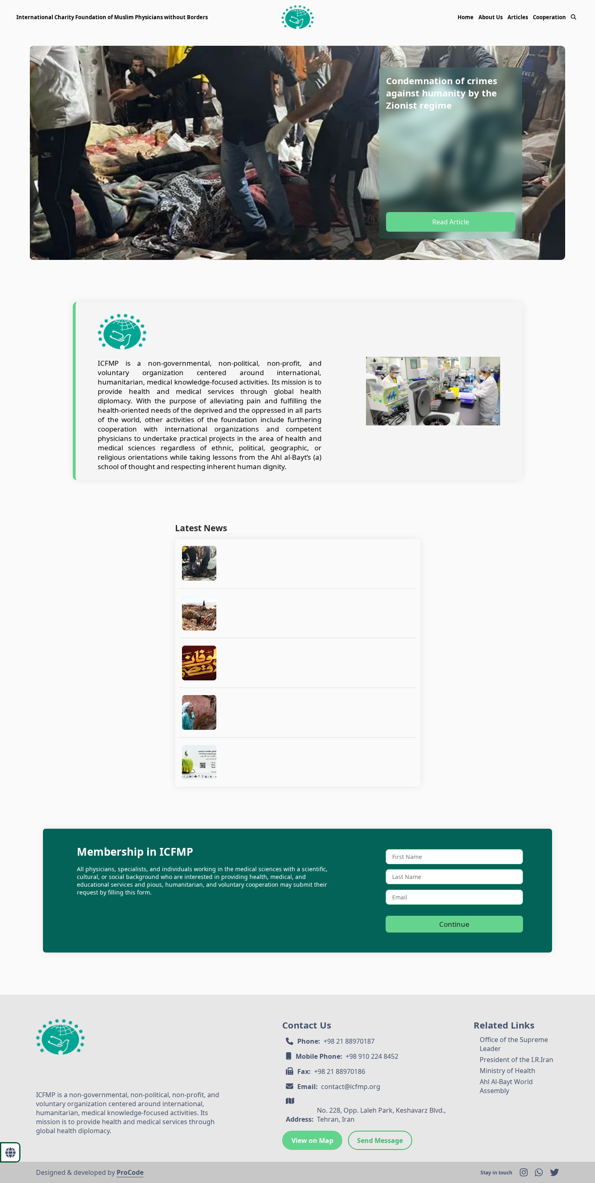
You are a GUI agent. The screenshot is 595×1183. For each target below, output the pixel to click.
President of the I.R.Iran (516, 1059)
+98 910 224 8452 (372, 1056)
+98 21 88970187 (349, 1041)
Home (466, 17)
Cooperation (549, 17)
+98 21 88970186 (339, 1071)
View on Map (312, 1140)
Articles (517, 17)
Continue (454, 924)
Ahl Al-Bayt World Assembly (506, 1086)
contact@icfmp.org (350, 1086)
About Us (490, 17)
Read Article (450, 221)
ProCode (130, 1172)
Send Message (380, 1140)
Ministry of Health (507, 1070)
